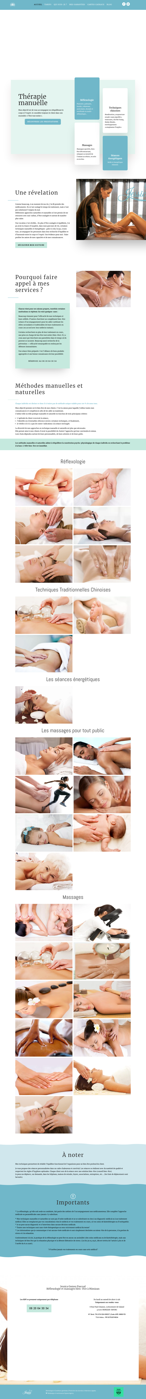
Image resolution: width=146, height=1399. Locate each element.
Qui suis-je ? (60, 4)
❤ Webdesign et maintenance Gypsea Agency (60, 1393)
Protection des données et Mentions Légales (82, 1391)
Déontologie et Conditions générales (57, 1391)
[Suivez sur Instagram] (128, 4)
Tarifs (47, 4)
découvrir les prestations (42, 122)
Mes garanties (77, 4)
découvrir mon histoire (31, 245)
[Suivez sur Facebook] (124, 4)
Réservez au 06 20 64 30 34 (42, 361)
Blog (109, 4)
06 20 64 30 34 (39, 1308)
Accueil (38, 4)
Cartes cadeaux (95, 4)
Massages (87, 145)
